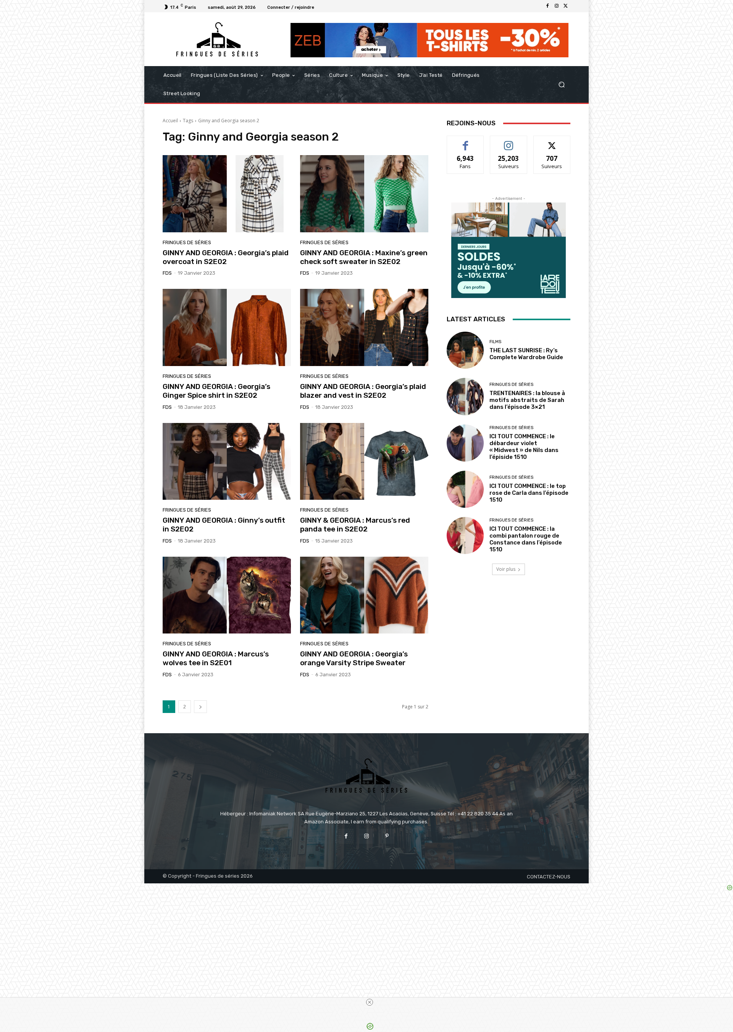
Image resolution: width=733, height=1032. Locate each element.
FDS (167, 273)
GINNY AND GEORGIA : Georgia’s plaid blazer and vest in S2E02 (363, 391)
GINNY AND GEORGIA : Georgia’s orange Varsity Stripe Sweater (354, 658)
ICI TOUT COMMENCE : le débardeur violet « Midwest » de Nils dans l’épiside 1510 (524, 446)
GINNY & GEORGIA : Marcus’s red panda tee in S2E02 (355, 524)
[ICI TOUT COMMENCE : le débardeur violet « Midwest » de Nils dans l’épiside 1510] (465, 443)
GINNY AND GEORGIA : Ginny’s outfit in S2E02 (224, 524)
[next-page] (200, 706)
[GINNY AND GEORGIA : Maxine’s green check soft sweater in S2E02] (364, 193)
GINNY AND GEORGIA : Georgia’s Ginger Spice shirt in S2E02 (216, 391)
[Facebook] (547, 6)
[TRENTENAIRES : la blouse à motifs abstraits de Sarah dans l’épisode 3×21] (465, 396)
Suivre (509, 141)
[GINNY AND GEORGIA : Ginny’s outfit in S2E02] (227, 461)
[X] (565, 6)
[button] (561, 85)
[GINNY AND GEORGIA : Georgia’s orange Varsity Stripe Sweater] (364, 595)
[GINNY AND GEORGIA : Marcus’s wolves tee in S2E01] (227, 595)
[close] (369, 1002)
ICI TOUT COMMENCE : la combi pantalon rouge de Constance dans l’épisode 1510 (525, 539)
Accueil (170, 120)
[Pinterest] (386, 836)
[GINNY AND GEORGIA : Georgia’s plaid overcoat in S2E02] (227, 193)
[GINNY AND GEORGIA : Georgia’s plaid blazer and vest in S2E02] (364, 327)
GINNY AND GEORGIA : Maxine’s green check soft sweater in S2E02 (364, 257)
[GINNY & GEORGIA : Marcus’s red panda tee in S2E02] (364, 461)
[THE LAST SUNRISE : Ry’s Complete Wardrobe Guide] (465, 350)
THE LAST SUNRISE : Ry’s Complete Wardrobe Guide (526, 354)
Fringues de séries (187, 242)
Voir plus (505, 569)
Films (495, 342)
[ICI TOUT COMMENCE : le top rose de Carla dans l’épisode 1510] (465, 489)
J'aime (465, 141)
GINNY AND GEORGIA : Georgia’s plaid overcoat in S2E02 (226, 257)
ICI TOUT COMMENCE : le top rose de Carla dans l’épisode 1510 (528, 493)
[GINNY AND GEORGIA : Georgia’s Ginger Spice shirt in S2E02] (227, 327)
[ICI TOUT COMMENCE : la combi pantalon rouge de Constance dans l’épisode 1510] (465, 535)
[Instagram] (556, 6)
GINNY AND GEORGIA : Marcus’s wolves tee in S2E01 (216, 658)
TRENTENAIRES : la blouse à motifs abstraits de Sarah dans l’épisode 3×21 (527, 400)
